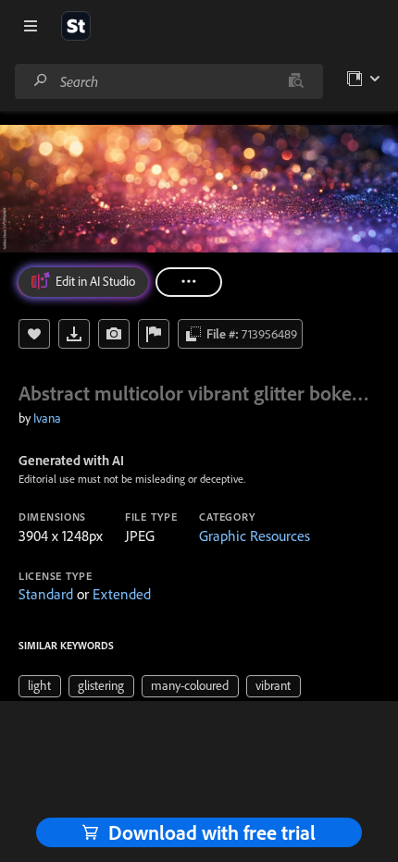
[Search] (41, 81)
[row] (40, 686)
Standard (46, 594)
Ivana (47, 418)
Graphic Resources (254, 535)
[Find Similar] (114, 334)
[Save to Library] (34, 334)
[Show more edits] (188, 282)
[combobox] (168, 81)
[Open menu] (30, 26)
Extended (122, 594)
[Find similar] (295, 81)
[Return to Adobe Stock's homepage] (76, 26)
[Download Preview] (74, 334)
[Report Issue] (153, 334)
